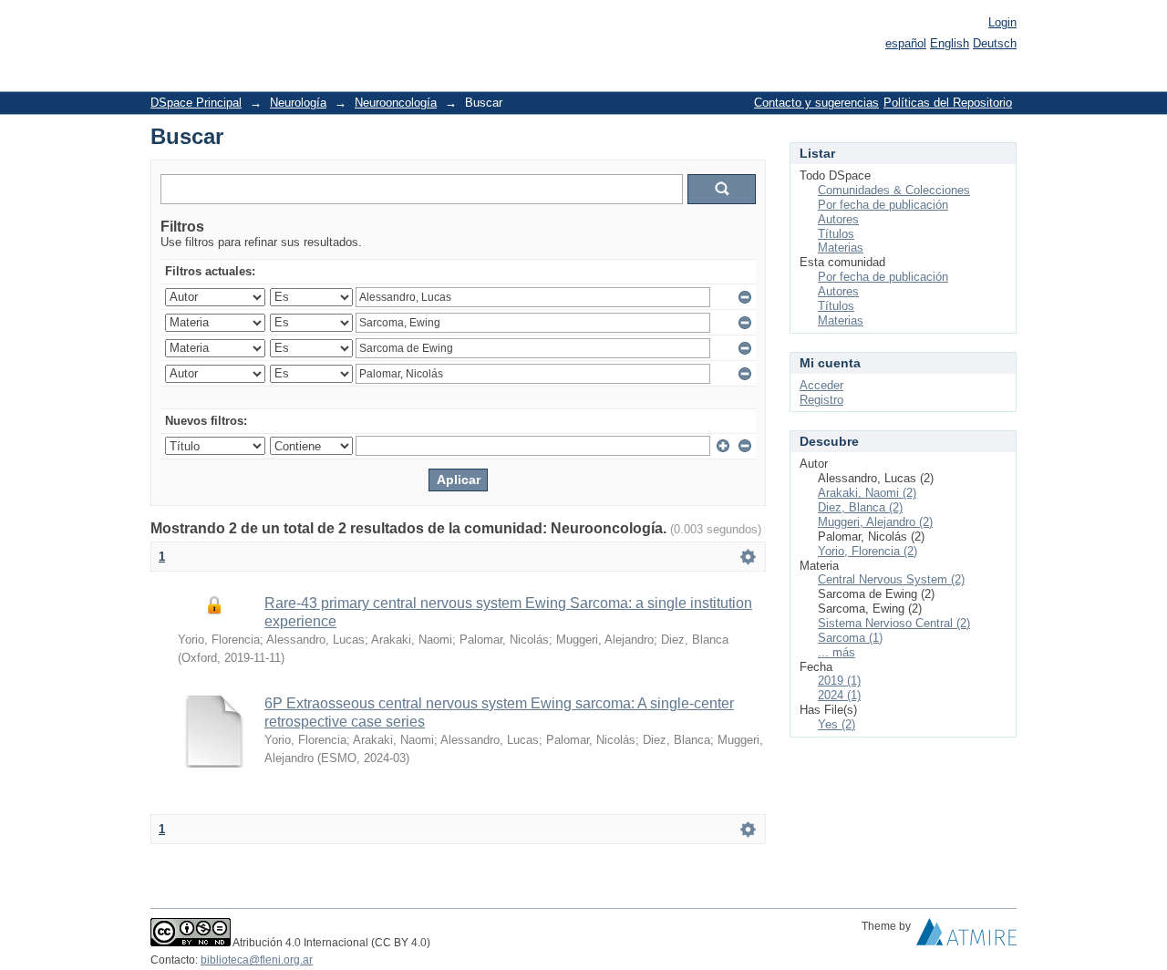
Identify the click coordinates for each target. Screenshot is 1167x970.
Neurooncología (396, 102)
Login (1002, 22)
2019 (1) (839, 680)
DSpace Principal (196, 102)
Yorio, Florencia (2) (867, 551)
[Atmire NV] (966, 936)
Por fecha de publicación (883, 205)
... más (836, 652)
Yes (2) (836, 724)
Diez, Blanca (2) (860, 507)
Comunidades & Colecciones (894, 190)
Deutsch (995, 43)
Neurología (298, 102)
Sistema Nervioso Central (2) (894, 623)
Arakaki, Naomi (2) (867, 493)
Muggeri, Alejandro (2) (875, 522)
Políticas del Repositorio (947, 102)
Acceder (821, 385)
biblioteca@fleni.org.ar (257, 960)
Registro (821, 400)
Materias (840, 247)
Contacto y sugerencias (816, 102)
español (905, 43)
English (949, 43)
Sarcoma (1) (850, 638)
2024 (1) (839, 695)
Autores (838, 219)
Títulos (836, 234)
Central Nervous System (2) (891, 579)
